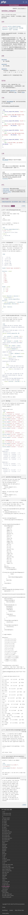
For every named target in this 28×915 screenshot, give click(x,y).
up (2, 242)
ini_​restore (4, 861)
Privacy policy (5, 913)
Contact (11, 910)
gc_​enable (4, 822)
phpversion (4, 878)
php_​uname (4, 873)
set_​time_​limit (5, 883)
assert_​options (5, 892)
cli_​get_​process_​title (6, 813)
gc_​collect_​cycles (6, 819)
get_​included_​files (6, 836)
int (14, 29)
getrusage (4, 853)
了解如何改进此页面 (6, 201)
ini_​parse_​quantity (6, 859)
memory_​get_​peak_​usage (7, 864)
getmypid (4, 849)
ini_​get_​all (4, 858)
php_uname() (6, 190)
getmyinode (4, 847)
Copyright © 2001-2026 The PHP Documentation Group (13, 905)
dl (2, 816)
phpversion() (6, 188)
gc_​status (4, 827)
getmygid (4, 846)
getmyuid (4, 850)
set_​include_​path (6, 881)
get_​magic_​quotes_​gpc (7, 894)
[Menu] (26, 2)
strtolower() (5, 178)
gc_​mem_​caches (5, 825)
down (4, 242)
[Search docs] (23, 2)
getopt (3, 852)
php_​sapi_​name (5, 872)
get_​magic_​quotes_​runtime (8, 895)
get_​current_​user (5, 830)
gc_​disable (4, 821)
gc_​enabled (4, 824)
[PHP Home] (3, 2)
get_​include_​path (6, 835)
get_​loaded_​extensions (7, 838)
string (18, 26)
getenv (3, 842)
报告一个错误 (22, 201)
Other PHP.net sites (19, 910)
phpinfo (4, 877)
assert (3, 811)
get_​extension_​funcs (6, 833)
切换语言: (15, 8)
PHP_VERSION (10, 101)
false (23, 92)
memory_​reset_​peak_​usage (8, 867)
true (15, 92)
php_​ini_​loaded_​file (6, 869)
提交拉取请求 (15, 201)
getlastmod (4, 844)
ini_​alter (4, 855)
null (10, 29)
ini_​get (3, 856)
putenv (3, 880)
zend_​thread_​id (5, 887)
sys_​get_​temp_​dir (6, 884)
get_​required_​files (6, 839)
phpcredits (4, 875)
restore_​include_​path (6, 897)
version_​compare (6, 886)
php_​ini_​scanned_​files (7, 870)
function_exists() (7, 191)
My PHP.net (5, 910)
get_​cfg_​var (4, 828)
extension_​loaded (6, 818)
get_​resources (5, 841)
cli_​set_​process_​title (6, 814)
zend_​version (5, 889)
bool (16, 29)
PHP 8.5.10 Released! (14, 5)
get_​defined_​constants (7, 832)
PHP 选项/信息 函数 (7, 809)
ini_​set (3, 863)
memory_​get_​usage (6, 866)
